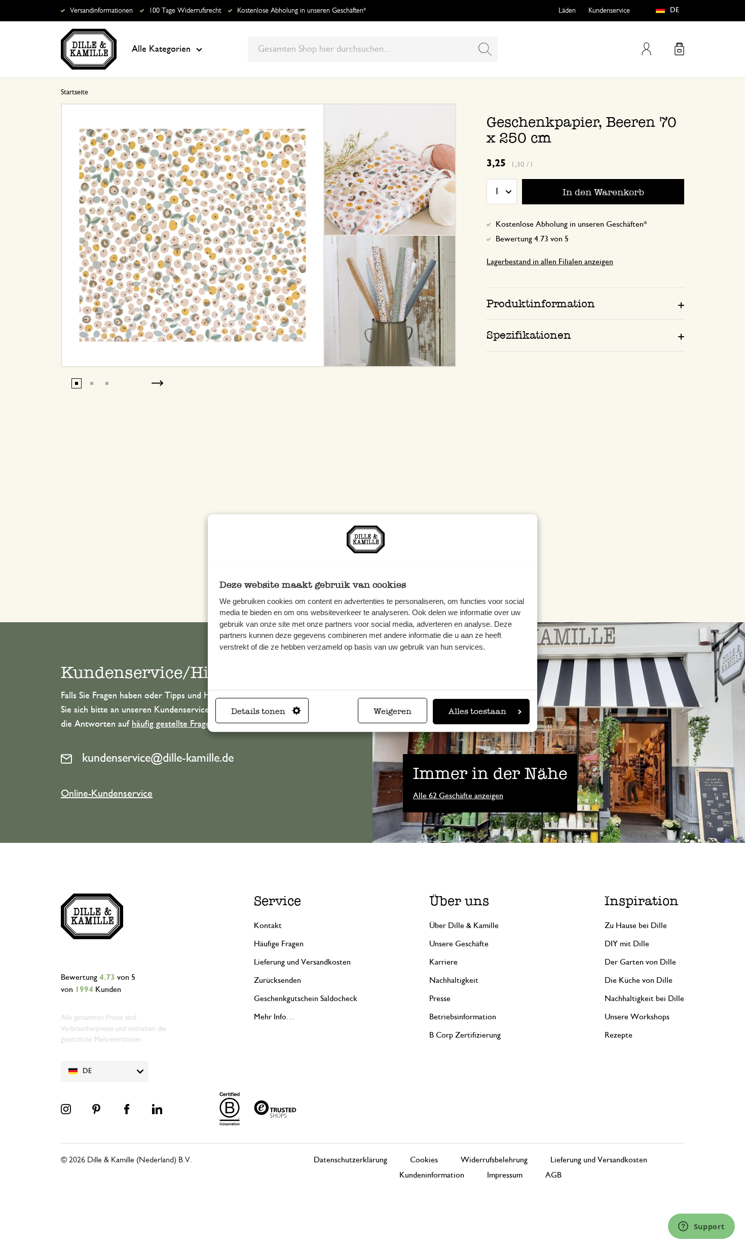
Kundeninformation (431, 1175)
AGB (553, 1175)
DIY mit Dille (627, 944)
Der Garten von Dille (640, 962)
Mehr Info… (274, 1017)
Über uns (459, 901)
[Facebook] (127, 1109)
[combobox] (373, 49)
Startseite (74, 92)
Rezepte (618, 1035)
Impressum (505, 1175)
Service (277, 901)
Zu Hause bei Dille (636, 925)
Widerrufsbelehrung (494, 1160)
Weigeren (393, 711)
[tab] (585, 303)
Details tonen (258, 711)
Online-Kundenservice (107, 794)
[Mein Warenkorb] (679, 49)
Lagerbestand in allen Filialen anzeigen (550, 262)
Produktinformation (541, 303)
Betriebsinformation (462, 1017)
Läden (567, 10)
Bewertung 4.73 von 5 (532, 239)
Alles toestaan (477, 711)
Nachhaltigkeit (453, 980)
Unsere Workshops (637, 1017)
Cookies (424, 1160)
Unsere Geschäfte (459, 944)
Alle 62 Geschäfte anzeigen (458, 796)
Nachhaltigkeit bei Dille (644, 998)
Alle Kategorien (161, 49)
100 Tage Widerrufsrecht (185, 10)
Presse (440, 998)
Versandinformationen (101, 10)
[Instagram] (66, 1109)
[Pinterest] (96, 1109)
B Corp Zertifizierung (465, 1035)
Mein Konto (646, 49)
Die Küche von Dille (639, 980)
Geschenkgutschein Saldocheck (305, 998)
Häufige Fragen (279, 944)
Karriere (443, 962)
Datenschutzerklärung (350, 1160)
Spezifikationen (529, 335)
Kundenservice (609, 10)
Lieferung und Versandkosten (302, 962)
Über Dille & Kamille (464, 925)
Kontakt (268, 925)
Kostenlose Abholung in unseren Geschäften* (301, 10)
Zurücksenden (277, 980)
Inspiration (642, 901)
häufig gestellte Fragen (173, 724)
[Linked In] (157, 1109)
